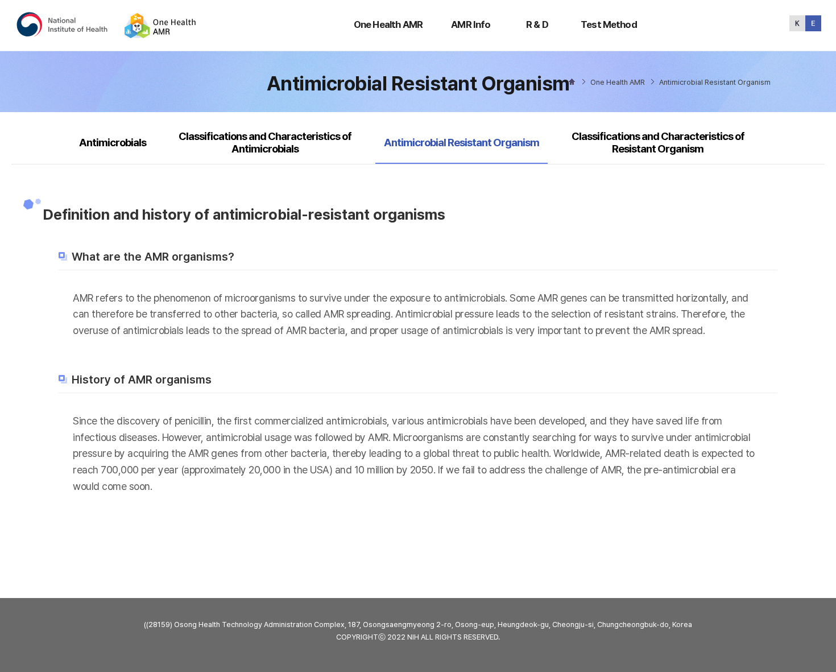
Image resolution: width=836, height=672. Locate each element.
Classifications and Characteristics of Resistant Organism (658, 142)
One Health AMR (388, 24)
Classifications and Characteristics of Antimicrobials (265, 142)
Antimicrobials (112, 142)
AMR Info (470, 24)
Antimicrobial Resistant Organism (461, 142)
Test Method (609, 24)
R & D (537, 24)
